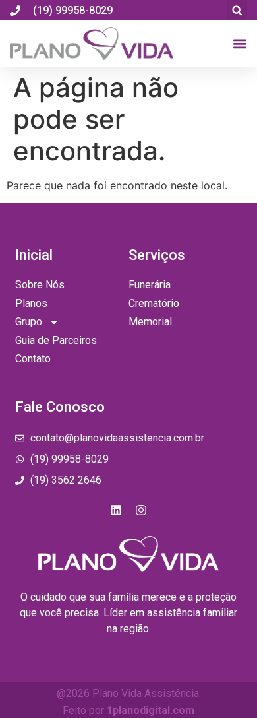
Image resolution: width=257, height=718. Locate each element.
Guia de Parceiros (56, 340)
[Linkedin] (116, 510)
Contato (33, 358)
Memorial (150, 321)
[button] (237, 10)
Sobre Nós (40, 284)
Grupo (28, 321)
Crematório (153, 303)
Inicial (34, 255)
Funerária (149, 284)
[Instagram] (141, 510)
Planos (31, 303)
